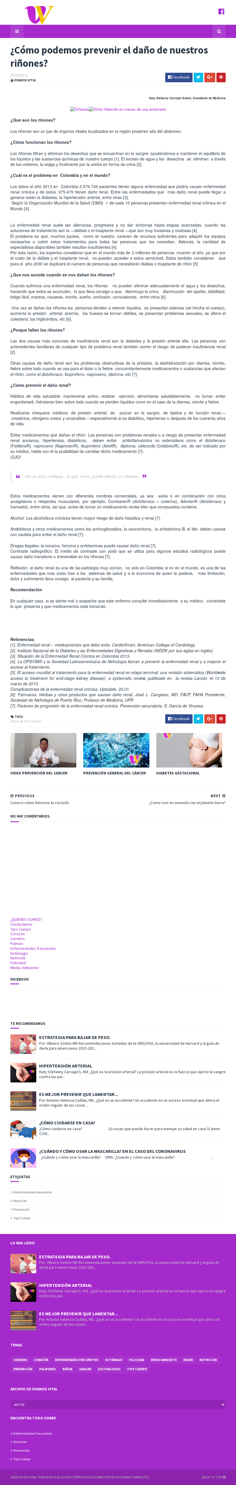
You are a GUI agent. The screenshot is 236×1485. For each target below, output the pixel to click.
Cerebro (17, 938)
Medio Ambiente (24, 967)
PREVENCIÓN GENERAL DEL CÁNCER (114, 773)
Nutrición (18, 957)
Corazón (17, 933)
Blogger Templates (73, 1477)
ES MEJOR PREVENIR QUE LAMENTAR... (78, 1094)
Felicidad (18, 962)
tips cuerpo (33, 721)
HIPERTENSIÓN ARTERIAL (65, 1066)
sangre (85, 1369)
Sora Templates (41, 1477)
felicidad (136, 1360)
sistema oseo (109, 1369)
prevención (21, 1209)
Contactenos (21, 924)
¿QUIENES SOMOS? (26, 919)
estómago (113, 1360)
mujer (188, 1360)
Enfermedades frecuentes (33, 948)
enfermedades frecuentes (32, 1192)
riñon (15, 721)
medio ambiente (164, 1360)
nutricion (20, 1201)
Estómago (19, 953)
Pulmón (16, 943)
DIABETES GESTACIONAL (178, 773)
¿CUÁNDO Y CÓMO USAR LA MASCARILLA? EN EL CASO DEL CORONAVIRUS (112, 1151)
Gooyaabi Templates (132, 1477)
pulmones (47, 1369)
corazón (41, 1360)
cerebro (20, 1360)
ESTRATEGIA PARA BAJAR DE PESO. (75, 1037)
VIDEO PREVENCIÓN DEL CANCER (39, 773)
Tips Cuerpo (20, 929)
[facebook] (221, 11)
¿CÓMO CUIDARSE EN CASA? (67, 1123)
